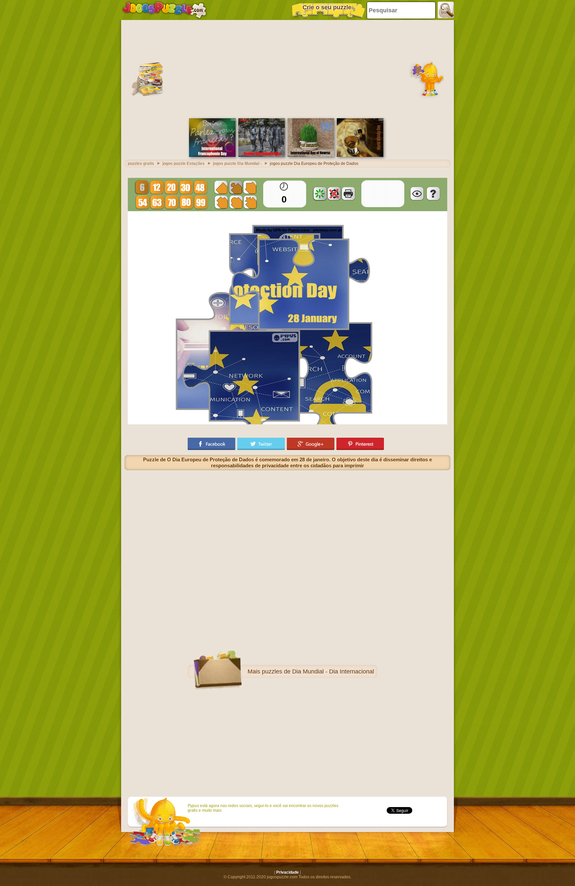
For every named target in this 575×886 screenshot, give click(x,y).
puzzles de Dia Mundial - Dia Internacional (318, 671)
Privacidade (287, 872)
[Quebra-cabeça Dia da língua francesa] (212, 155)
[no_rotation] (334, 193)
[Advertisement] (287, 68)
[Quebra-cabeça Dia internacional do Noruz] (311, 155)
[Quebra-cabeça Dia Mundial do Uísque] (360, 155)
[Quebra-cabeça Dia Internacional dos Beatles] (261, 155)
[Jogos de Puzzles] (164, 10)
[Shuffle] (319, 193)
